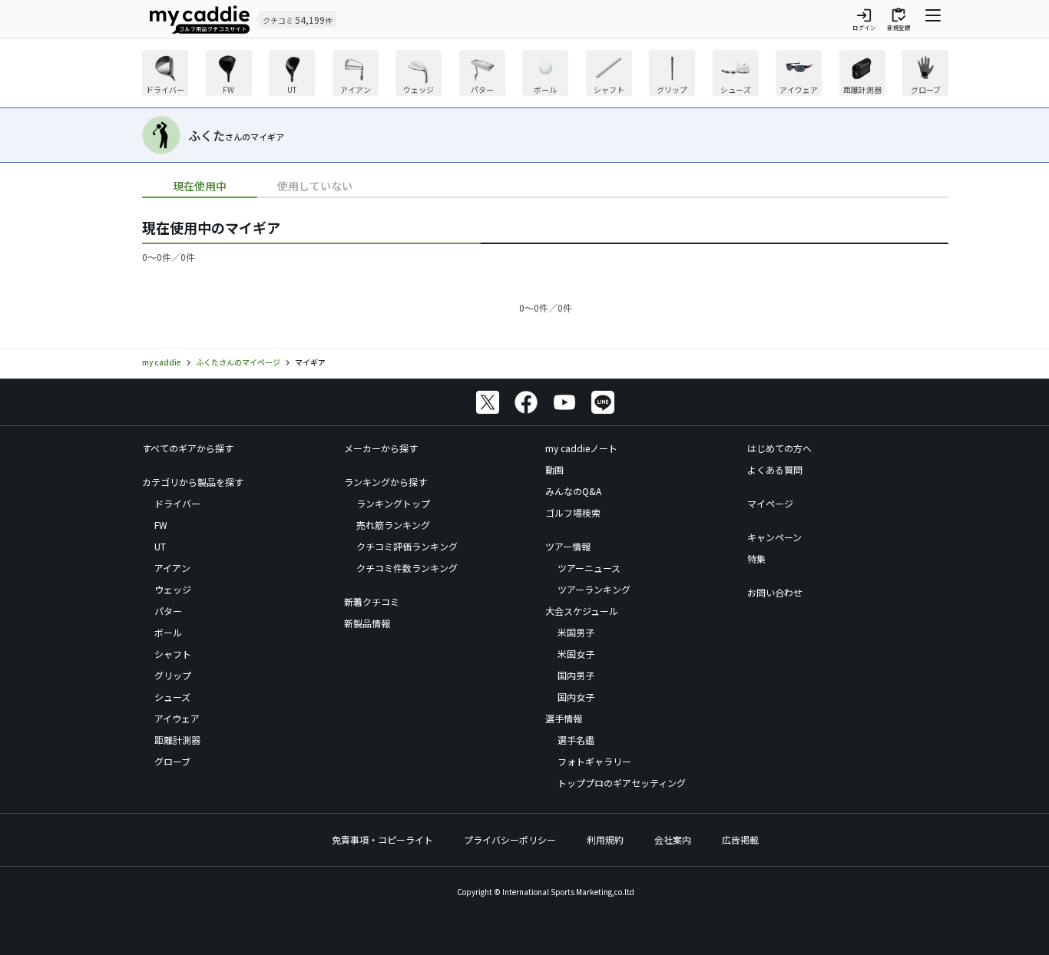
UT (160, 546)
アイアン (172, 567)
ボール (168, 632)
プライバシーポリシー (510, 839)
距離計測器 (177, 739)
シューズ (172, 696)
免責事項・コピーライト (382, 839)
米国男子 (576, 632)
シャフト (172, 653)
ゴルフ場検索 (573, 512)
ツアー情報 (568, 546)
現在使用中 (200, 185)
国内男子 (576, 675)
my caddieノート (581, 447)
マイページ (770, 503)
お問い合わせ (774, 592)
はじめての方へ (779, 447)
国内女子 (576, 696)
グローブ (172, 761)
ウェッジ (172, 589)
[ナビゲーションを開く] (933, 19)
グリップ (172, 675)
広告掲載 (740, 839)
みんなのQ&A (573, 490)
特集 (756, 558)
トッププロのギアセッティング (622, 782)
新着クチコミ (371, 601)
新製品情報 (367, 623)
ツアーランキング (594, 589)
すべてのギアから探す (187, 447)
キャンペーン (774, 537)
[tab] (199, 186)
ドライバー (177, 503)
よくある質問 (774, 469)
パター (168, 610)
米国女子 (576, 653)
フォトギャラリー (594, 761)
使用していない (314, 185)
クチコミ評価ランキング (407, 546)
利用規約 (605, 839)
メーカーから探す (381, 447)
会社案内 (672, 839)
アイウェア (177, 718)
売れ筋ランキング (393, 524)
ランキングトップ (393, 503)
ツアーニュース (589, 567)
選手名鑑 (576, 739)
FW (160, 524)
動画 (554, 469)
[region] (545, 75)
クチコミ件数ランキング (407, 567)
